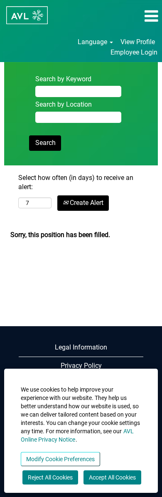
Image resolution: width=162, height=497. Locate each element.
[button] (135, 16)
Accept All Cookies (112, 477)
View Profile (137, 42)
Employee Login (133, 52)
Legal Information (81, 347)
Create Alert (85, 203)
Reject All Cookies (50, 477)
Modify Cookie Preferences (60, 459)
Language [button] (93, 42)
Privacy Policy (81, 366)
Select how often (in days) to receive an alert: (75, 182)
